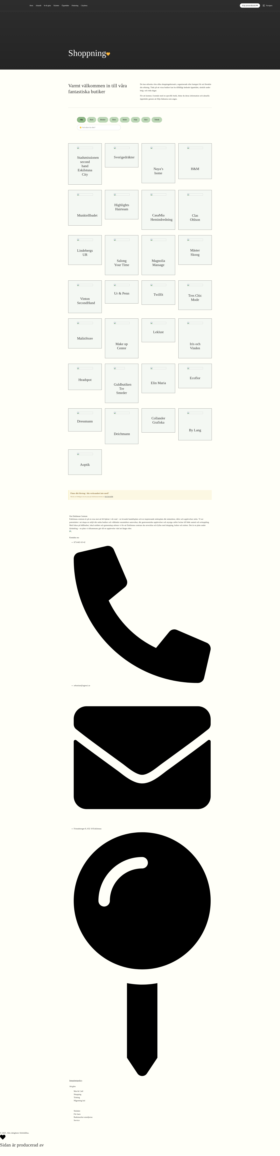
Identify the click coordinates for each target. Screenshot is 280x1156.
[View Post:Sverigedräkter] (122, 148)
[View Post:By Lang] (195, 413)
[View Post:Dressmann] (85, 413)
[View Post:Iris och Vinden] (195, 323)
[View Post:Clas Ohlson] (195, 195)
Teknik (156, 120)
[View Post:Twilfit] (158, 285)
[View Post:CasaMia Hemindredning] (158, 195)
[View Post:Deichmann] (122, 413)
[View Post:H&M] (195, 148)
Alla (81, 120)
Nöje (135, 120)
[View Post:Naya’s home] (158, 148)
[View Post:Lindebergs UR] (85, 240)
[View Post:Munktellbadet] (85, 195)
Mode (125, 120)
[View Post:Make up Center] (122, 323)
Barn (91, 120)
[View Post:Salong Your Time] (122, 240)
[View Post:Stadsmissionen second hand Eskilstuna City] (85, 148)
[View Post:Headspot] (85, 369)
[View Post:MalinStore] (85, 323)
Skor (145, 120)
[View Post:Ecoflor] (195, 369)
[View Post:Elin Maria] (158, 369)
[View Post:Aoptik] (85, 454)
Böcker (102, 120)
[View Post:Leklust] (158, 323)
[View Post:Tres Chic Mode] (195, 285)
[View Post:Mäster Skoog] (195, 240)
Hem (114, 120)
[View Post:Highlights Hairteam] (122, 195)
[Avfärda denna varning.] (210, 491)
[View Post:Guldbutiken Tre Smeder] (119, 369)
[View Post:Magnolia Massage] (158, 240)
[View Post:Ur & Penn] (122, 285)
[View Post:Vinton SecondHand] (85, 285)
